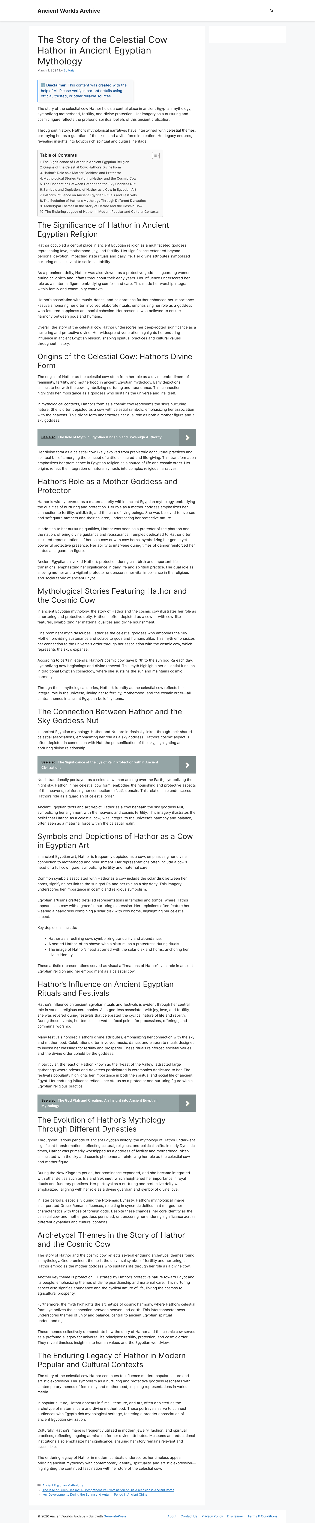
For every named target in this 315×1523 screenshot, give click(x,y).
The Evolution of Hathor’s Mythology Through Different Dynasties (95, 201)
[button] (272, 10)
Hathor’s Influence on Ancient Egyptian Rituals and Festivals (90, 195)
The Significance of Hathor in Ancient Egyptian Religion (86, 162)
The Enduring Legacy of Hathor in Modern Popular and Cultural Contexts (102, 212)
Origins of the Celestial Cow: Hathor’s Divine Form (82, 167)
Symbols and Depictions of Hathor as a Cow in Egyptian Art (89, 189)
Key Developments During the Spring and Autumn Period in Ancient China (94, 1494)
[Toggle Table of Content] (154, 155)
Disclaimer (235, 1516)
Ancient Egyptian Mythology (62, 1485)
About (171, 1516)
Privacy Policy (212, 1516)
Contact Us (189, 1516)
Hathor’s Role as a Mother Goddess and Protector (82, 173)
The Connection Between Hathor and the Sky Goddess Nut (90, 184)
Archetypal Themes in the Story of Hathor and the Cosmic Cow (93, 206)
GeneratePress (115, 1516)
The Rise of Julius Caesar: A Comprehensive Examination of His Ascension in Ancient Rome (108, 1490)
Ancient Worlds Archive (69, 10)
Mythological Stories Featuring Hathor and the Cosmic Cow (90, 178)
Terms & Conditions (263, 1516)
